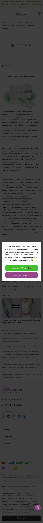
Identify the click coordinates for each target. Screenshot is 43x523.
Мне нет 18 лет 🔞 (21, 268)
